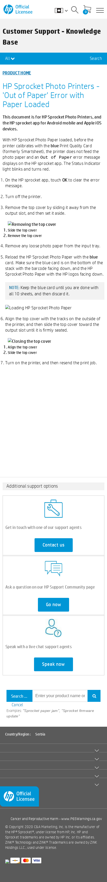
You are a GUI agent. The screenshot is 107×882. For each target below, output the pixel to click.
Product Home (17, 73)
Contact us (54, 545)
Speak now (53, 664)
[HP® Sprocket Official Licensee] (18, 9)
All (8, 58)
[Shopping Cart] (87, 9)
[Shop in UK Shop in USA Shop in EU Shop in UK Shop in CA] (64, 10)
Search (96, 58)
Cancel (17, 705)
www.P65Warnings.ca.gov (81, 818)
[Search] (75, 10)
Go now (53, 604)
